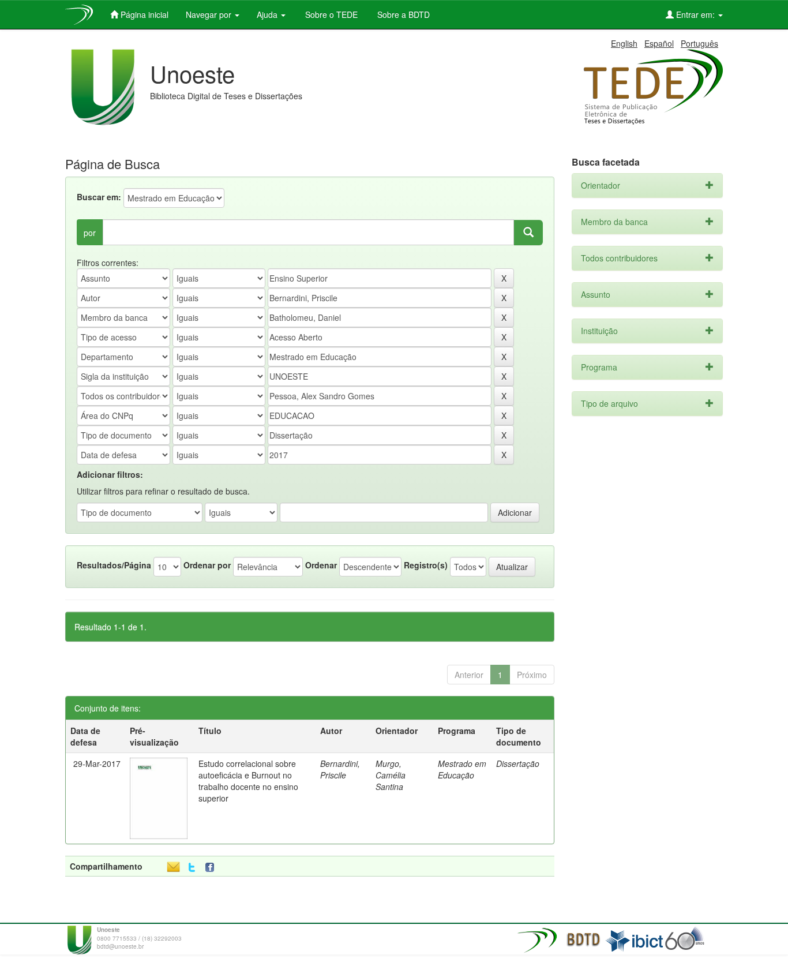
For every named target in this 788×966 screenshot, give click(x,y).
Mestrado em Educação (462, 769)
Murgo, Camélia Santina (391, 775)
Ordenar (321, 565)
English (624, 43)
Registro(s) (426, 565)
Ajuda (268, 14)
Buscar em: (99, 197)
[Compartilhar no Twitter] (192, 868)
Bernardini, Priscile (340, 769)
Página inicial (143, 14)
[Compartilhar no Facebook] (212, 868)
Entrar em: (695, 14)
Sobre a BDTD (402, 14)
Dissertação (517, 763)
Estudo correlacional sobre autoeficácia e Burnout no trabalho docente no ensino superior (248, 781)
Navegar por (210, 14)
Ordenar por (207, 565)
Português (699, 43)
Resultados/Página (114, 565)
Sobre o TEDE (330, 14)
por (90, 232)
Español (659, 43)
